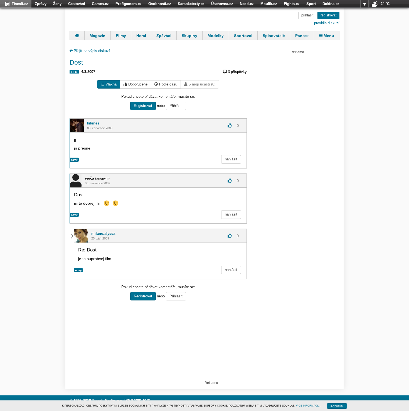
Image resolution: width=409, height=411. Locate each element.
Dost (76, 62)
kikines (93, 123)
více (364, 4)
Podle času (167, 84)
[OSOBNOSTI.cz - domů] (106, 19)
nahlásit (231, 159)
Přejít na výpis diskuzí (91, 51)
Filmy (121, 35)
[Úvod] (77, 35)
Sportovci (243, 35)
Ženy (57, 4)
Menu (328, 35)
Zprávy (40, 4)
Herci (141, 35)
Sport (311, 4)
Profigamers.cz (128, 4)
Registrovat (143, 106)
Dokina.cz (330, 4)
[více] (364, 4)
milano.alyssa (103, 233)
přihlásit (307, 15)
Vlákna (110, 84)
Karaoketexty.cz (191, 4)
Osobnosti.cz (159, 4)
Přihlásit (176, 106)
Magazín (97, 35)
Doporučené (137, 84)
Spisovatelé (274, 35)
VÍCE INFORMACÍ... (308, 405)
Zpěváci (163, 35)
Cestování (76, 4)
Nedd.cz (247, 4)
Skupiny (189, 35)
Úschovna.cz (222, 4)
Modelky (216, 35)
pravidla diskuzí (326, 23)
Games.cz (100, 4)
